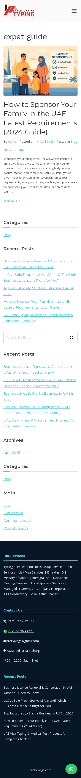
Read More (10, 201)
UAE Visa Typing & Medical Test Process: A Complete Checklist (38, 318)
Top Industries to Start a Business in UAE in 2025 (38, 291)
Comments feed (17, 520)
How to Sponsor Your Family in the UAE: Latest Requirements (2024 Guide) (36, 304)
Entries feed (13, 513)
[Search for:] (40, 337)
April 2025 (11, 453)
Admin (12, 141)
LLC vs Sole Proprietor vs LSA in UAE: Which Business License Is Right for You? (39, 278)
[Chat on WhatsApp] (71, 769)
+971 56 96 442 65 (21, 631)
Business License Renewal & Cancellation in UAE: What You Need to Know (39, 264)
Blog (74, 141)
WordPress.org (15, 528)
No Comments (13, 149)
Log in (8, 505)
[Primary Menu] (74, 11)
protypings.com (41, 770)
